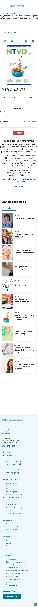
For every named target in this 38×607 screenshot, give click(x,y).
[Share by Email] (12, 40)
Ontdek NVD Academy (12, 508)
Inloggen (18, 133)
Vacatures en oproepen (12, 549)
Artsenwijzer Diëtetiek (12, 497)
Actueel (6, 536)
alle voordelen (18, 182)
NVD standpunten (11, 492)
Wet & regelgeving (11, 473)
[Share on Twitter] (25, 40)
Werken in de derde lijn (12, 470)
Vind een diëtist (10, 458)
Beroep (6, 452)
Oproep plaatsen (10, 530)
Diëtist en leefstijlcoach (12, 461)
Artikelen (7, 543)
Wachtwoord (5, 121)
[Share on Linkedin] (32, 40)
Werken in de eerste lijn (12, 464)
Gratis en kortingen (11, 576)
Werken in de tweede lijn (13, 467)
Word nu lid (18, 187)
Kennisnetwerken (10, 568)
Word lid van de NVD (11, 573)
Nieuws (7, 540)
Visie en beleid (9, 565)
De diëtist (7, 455)
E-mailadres (4, 112)
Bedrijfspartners (10, 585)
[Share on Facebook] (19, 40)
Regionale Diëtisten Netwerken (15, 571)
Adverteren (8, 582)
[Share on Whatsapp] (5, 40)
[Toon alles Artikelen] (9, 208)
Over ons (7, 555)
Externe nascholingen (12, 514)
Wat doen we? (9, 559)
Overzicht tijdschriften (10, 32)
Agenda (7, 511)
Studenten (8, 520)
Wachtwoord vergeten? (30, 121)
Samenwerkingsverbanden (14, 579)
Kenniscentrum (10, 479)
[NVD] (13, 6)
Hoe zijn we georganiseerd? (14, 562)
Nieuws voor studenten (12, 524)
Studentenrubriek (10, 527)
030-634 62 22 (6, 434)
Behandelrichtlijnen (11, 489)
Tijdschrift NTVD (10, 483)
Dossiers (7, 486)
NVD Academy (9, 504)
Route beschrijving (7, 430)
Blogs (6, 546)
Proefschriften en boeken (13, 495)
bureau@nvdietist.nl (8, 432)
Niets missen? (9, 592)
